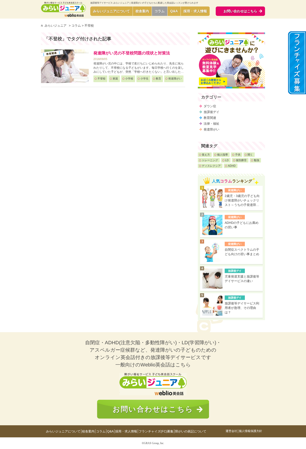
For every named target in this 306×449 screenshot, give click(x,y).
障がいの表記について (190, 431)
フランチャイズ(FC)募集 (156, 431)
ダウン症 (210, 106)
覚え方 (206, 154)
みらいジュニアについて (111, 11)
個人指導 (222, 154)
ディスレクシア (211, 165)
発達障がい (175, 78)
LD (227, 160)
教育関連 (210, 118)
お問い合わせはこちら (153, 409)
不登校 (101, 78)
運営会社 (231, 431)
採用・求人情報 (195, 11)
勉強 (256, 160)
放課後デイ (211, 112)
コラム (160, 11)
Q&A (174, 11)
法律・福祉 (211, 123)
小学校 (129, 78)
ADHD (232, 165)
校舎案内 (142, 11)
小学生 (144, 78)
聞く (250, 154)
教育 (158, 78)
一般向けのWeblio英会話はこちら (153, 365)
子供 (237, 154)
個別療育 (241, 160)
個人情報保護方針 (250, 431)
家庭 (115, 78)
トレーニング (210, 160)
